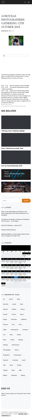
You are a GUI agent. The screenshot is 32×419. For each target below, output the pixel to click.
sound (23, 360)
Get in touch (27, 393)
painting (5, 345)
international (14, 329)
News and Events (7, 104)
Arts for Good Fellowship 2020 (11, 166)
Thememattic (6, 415)
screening (15, 360)
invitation (25, 329)
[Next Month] (29, 248)
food (20, 324)
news (4, 340)
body (21, 304)
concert (5, 314)
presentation (19, 106)
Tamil (11, 365)
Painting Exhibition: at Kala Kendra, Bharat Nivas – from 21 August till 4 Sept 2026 (15, 235)
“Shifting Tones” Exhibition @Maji (12, 131)
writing (23, 375)
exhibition (24, 319)
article (11, 299)
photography (6, 350)
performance (15, 345)
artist (18, 299)
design (5, 319)
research (5, 360)
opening (20, 340)
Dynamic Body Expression (8, 230)
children (14, 309)
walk (20, 370)
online (12, 340)
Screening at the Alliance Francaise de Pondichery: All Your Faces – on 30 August (15, 220)
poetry (17, 350)
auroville (7, 106)
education (14, 319)
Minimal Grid (22, 414)
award (14, 304)
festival (5, 324)
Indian (4, 329)
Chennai (5, 309)
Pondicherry (6, 355)
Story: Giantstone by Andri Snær (12, 148)
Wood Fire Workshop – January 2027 (11, 225)
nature (19, 334)
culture (14, 314)
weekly (5, 375)
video (13, 370)
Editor (12, 31)
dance (22, 314)
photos (13, 106)
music (11, 334)
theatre (19, 365)
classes (22, 309)
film (13, 324)
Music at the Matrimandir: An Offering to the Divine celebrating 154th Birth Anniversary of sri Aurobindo (15, 213)
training (5, 370)
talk (24, 106)
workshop (14, 375)
